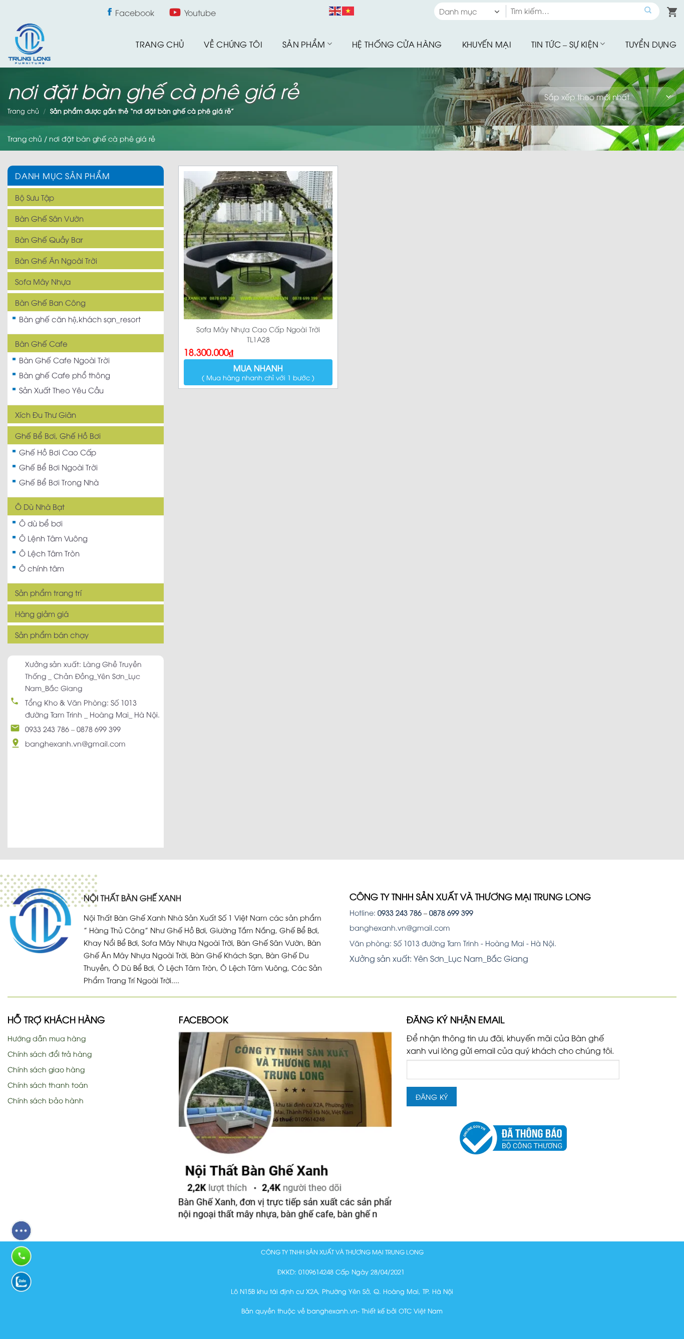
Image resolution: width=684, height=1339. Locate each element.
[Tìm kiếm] (648, 11)
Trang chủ (160, 44)
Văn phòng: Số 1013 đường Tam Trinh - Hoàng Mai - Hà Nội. (453, 943)
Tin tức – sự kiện (564, 44)
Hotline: (386, 912)
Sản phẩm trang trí (48, 592)
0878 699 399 (99, 729)
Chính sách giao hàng (46, 1069)
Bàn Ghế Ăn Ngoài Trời (56, 260)
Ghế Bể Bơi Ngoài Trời (58, 467)
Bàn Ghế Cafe (41, 343)
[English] (335, 9)
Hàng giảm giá (42, 613)
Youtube (200, 12)
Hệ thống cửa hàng (397, 44)
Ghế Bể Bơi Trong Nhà (59, 482)
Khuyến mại (486, 44)
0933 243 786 (47, 729)
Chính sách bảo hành (46, 1100)
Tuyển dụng (650, 44)
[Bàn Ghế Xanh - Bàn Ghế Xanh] (29, 44)
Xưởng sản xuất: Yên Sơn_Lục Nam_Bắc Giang (439, 958)
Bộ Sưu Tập (34, 197)
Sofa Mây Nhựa (43, 281)
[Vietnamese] (348, 9)
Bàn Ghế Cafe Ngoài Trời (64, 360)
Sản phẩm (303, 44)
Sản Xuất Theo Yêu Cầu (61, 390)
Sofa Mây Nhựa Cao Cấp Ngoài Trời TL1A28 (258, 334)
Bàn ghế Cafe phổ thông (64, 375)
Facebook (134, 12)
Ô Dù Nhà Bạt (40, 506)
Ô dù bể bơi (41, 523)
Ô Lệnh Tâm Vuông (53, 538)
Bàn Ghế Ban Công (50, 302)
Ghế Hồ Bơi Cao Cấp (57, 452)
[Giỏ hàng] (669, 10)
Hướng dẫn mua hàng (47, 1038)
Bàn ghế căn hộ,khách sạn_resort (80, 319)
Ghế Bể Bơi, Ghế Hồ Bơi (58, 435)
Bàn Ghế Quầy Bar (49, 239)
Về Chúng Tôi (233, 44)
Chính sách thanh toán (48, 1084)
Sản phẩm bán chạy (52, 634)
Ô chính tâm (41, 568)
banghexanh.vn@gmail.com (75, 743)
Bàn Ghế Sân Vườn (49, 218)
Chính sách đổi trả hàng (50, 1053)
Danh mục (458, 11)
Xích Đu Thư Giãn (45, 414)
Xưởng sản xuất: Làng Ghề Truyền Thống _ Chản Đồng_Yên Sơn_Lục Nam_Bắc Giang (83, 676)
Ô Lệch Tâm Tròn (49, 553)
